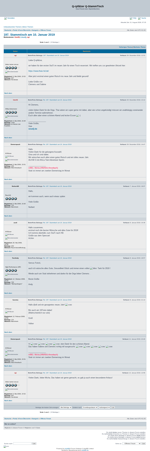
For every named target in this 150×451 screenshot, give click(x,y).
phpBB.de (85, 450)
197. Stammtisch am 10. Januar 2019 (29, 34)
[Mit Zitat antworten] (138, 94)
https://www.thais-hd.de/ (38, 71)
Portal (15, 30)
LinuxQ (23, 37)
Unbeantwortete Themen (12, 27)
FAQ (134, 18)
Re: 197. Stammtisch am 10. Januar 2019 (57, 100)
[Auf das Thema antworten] (30, 43)
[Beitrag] (119, 55)
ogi (28, 37)
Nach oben (8, 93)
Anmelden (11, 18)
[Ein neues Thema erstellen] (12, 43)
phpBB (67, 448)
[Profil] (33, 94)
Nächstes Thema (139, 47)
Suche (143, 18)
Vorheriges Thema (125, 47)
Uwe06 (17, 37)
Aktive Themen (27, 27)
